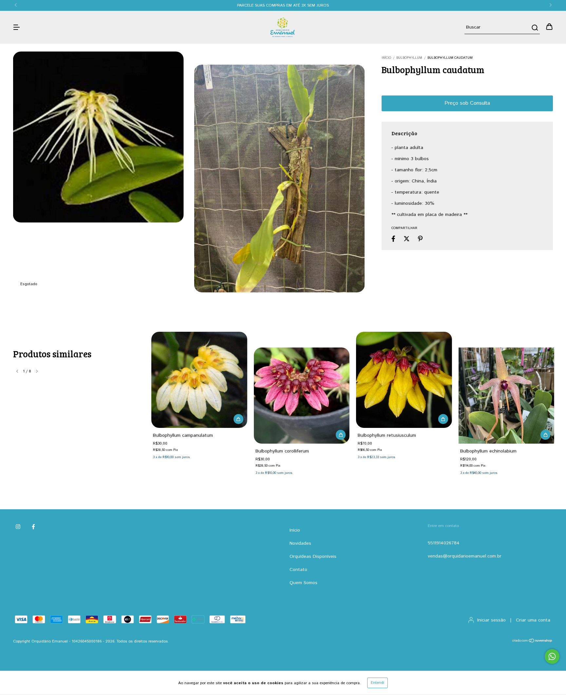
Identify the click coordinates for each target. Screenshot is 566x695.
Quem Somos (303, 582)
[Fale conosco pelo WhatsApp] (552, 656)
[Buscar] (534, 27)
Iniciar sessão (491, 620)
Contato (298, 569)
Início (386, 57)
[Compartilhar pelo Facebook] (393, 239)
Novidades (300, 543)
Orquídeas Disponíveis (313, 556)
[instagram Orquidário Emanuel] (18, 527)
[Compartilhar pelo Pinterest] (420, 239)
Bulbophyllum (409, 57)
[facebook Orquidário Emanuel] (33, 527)
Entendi (377, 682)
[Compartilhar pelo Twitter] (407, 239)
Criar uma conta (533, 620)
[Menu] (16, 27)
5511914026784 (444, 543)
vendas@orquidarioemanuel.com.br (464, 556)
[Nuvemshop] (532, 641)
